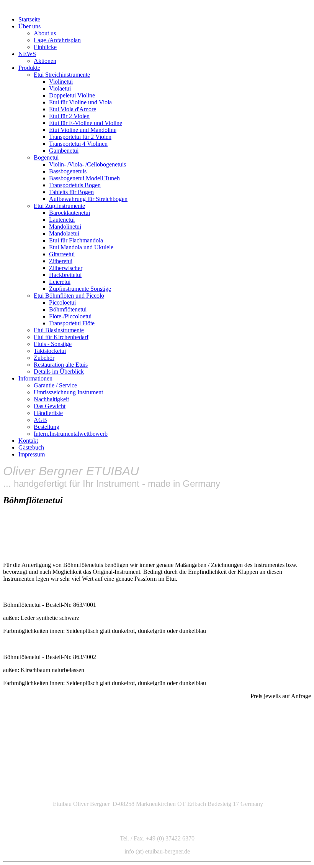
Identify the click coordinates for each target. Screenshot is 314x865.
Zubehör (44, 357)
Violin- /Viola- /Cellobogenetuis (87, 164)
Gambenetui (63, 150)
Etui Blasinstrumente (59, 330)
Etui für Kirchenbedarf (61, 337)
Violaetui (60, 88)
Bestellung (46, 426)
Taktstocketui (50, 351)
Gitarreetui (62, 254)
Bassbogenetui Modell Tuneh (84, 178)
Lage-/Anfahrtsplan (57, 40)
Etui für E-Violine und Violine (85, 123)
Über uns (29, 26)
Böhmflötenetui (68, 309)
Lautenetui (62, 219)
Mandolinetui (65, 226)
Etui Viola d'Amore (72, 109)
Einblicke (45, 47)
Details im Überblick (59, 371)
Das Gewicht (49, 406)
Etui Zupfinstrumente (59, 206)
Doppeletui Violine (72, 95)
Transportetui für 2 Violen (80, 136)
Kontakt (28, 440)
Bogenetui (46, 157)
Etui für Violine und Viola (80, 102)
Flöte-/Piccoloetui (70, 316)
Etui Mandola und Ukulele (81, 247)
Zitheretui (60, 261)
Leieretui (59, 281)
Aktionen (45, 61)
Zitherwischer (65, 268)
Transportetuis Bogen (75, 185)
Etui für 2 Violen (69, 116)
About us (45, 33)
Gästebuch (31, 447)
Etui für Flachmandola (76, 240)
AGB (40, 420)
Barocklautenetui (69, 212)
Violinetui (61, 81)
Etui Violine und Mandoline (82, 130)
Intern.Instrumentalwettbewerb (71, 433)
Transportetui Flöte (72, 323)
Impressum (31, 454)
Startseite (29, 19)
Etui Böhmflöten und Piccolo (69, 295)
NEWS (27, 54)
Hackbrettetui (65, 275)
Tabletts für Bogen (71, 192)
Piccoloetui (62, 302)
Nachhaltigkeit (51, 399)
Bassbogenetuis (68, 171)
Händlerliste (48, 413)
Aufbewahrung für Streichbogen (88, 199)
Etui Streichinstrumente (62, 74)
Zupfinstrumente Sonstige (80, 288)
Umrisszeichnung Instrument (68, 392)
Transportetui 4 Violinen (78, 143)
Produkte (29, 67)
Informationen (35, 378)
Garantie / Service (55, 385)
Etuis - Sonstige (53, 344)
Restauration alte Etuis (61, 364)
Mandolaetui (64, 233)
